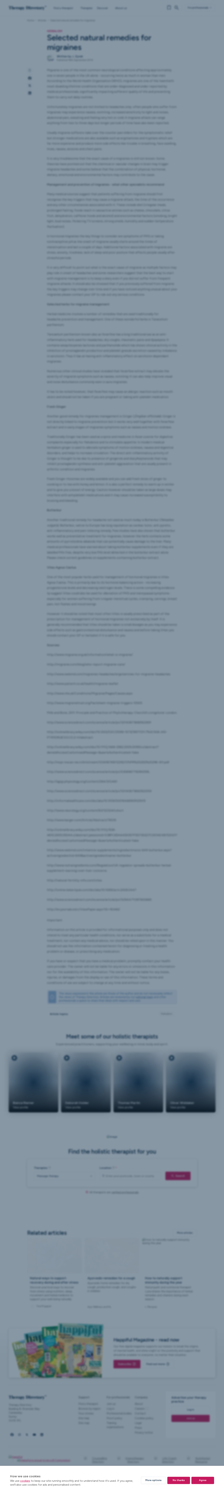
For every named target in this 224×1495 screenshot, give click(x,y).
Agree (202, 1480)
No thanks (179, 1480)
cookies (25, 1480)
